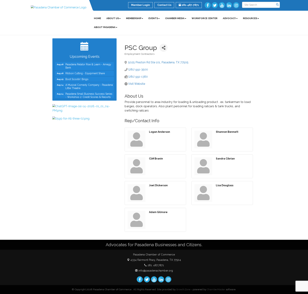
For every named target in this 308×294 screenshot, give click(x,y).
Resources (250, 18)
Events (153, 18)
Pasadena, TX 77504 (155, 259)
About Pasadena (104, 27)
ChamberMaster (216, 289)
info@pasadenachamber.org (155, 270)
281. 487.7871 (155, 265)
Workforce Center (204, 18)
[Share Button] (164, 48)
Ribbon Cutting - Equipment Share (85, 71)
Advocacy (229, 18)
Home (97, 18)
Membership (133, 18)
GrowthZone (183, 289)
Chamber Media (174, 18)
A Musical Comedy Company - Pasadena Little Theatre (89, 84)
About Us (112, 18)
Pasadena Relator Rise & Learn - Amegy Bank (88, 64)
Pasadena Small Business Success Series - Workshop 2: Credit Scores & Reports (88, 93)
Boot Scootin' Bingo (76, 77)
